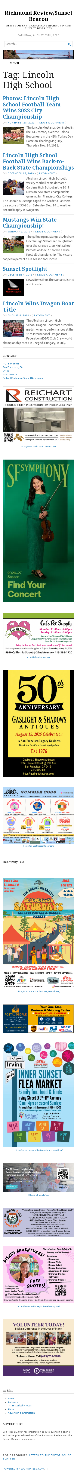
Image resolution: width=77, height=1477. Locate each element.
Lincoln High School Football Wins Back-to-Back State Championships (38, 161)
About (11, 1409)
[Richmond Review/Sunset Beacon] (38, 54)
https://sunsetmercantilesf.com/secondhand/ (38, 991)
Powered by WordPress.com (23, 1468)
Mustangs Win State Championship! (30, 222)
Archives (13, 1402)
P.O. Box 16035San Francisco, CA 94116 (12, 367)
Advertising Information (21, 1413)
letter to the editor (45, 1455)
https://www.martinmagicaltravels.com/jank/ (39, 1306)
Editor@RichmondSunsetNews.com (23, 378)
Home (11, 1398)
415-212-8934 (10, 374)
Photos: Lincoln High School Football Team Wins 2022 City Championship (32, 107)
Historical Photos (21, 1405)
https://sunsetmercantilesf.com (38, 846)
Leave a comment (52, 122)
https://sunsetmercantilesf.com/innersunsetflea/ (38, 1150)
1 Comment (47, 173)
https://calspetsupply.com (38, 657)
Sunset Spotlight (25, 268)
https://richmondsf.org (38, 1195)
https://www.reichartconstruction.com (38, 446)
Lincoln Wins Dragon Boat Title (38, 306)
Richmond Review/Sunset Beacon (38, 15)
